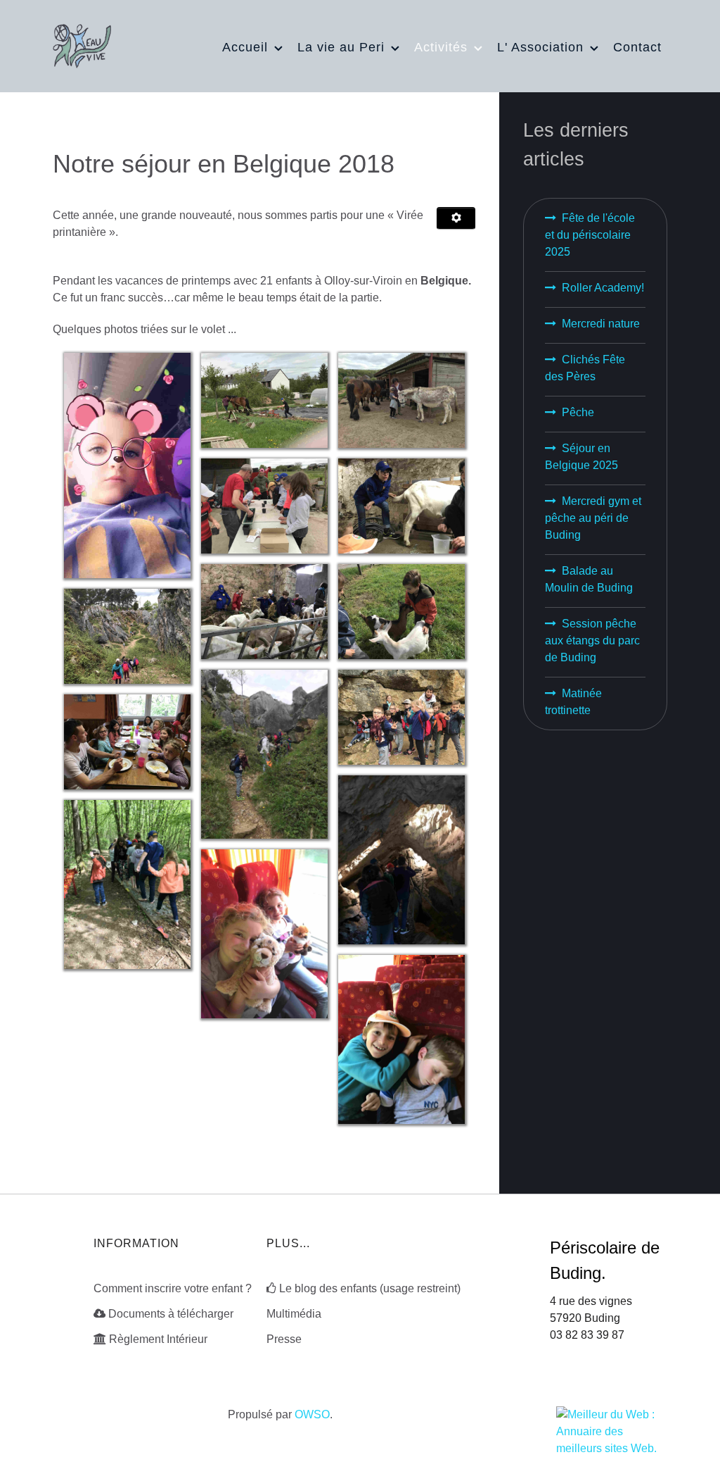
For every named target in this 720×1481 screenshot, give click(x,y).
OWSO (312, 1414)
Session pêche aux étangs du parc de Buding (592, 640)
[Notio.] (82, 44)
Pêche (578, 412)
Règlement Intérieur (158, 1339)
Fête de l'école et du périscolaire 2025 (590, 235)
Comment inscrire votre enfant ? (173, 1288)
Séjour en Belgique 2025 (581, 456)
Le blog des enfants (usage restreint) (370, 1288)
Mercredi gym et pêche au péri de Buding (593, 518)
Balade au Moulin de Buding (589, 579)
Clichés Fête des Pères (585, 368)
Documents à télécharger (170, 1314)
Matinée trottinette (573, 701)
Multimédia (293, 1314)
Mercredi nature (601, 324)
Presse (284, 1339)
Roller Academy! (603, 288)
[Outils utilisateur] (456, 218)
